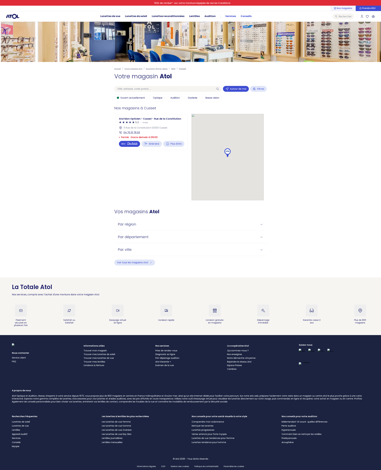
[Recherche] (217, 89)
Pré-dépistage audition (167, 358)
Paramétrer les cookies (234, 466)
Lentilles (194, 16)
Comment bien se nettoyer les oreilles (301, 434)
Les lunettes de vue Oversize (117, 429)
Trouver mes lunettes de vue (99, 358)
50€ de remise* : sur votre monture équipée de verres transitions (192, 3)
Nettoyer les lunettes (202, 425)
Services (230, 16)
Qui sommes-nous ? (238, 350)
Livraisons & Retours (94, 365)
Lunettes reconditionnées (168, 16)
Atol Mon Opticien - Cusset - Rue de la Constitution (150, 118)
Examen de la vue (164, 365)
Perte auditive (289, 425)
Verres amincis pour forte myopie (209, 434)
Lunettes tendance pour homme (209, 442)
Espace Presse (234, 365)
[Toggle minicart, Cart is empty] (373, 16)
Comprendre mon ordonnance (208, 421)
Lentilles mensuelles (112, 442)
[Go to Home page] (12, 16)
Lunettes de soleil (136, 16)
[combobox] (163, 89)
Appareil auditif (20, 434)
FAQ (14, 361)
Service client (19, 357)
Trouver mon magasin (95, 350)
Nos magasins (344, 8)
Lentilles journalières (112, 438)
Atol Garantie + (163, 361)
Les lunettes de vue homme (116, 425)
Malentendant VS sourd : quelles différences (304, 421)
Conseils (246, 16)
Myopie (15, 446)
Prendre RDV (369, 8)
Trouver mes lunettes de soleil (99, 354)
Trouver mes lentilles (94, 361)
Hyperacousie (289, 429)
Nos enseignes (234, 354)
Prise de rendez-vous (166, 350)
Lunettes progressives (203, 429)
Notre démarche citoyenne (241, 358)
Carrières (231, 369)
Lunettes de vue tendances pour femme (213, 438)
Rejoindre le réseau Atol (239, 361)
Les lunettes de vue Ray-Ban (116, 434)
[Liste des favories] (367, 16)
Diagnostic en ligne (165, 354)
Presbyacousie (289, 438)
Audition (210, 16)
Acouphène (288, 442)
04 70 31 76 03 (132, 132)
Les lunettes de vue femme (116, 421)
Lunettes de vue (110, 16)
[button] (227, 152)
